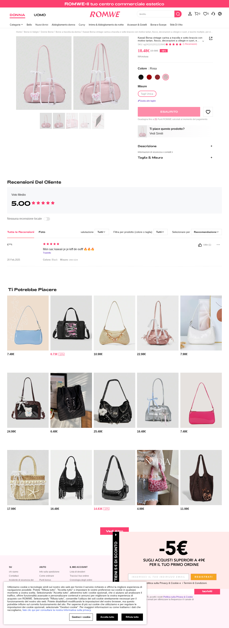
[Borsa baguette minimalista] (201, 400)
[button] (208, 112)
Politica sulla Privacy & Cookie (178, 597)
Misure (142, 86)
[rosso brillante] (149, 77)
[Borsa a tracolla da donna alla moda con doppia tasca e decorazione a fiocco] (158, 323)
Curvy (82, 24)
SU (10, 567)
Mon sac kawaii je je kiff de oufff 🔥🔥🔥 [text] (68, 249)
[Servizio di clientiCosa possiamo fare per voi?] (213, 13)
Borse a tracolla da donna (68, 32)
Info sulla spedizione (49, 572)
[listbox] (190, 14)
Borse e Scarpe (158, 24)
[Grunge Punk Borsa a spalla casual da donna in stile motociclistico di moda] (114, 477)
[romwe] (105, 14)
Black (50, 260)
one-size (69, 260)
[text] (73, 244)
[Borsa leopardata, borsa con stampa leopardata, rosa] (158, 477)
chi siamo (13, 572)
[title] (114, 289)
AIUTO (42, 567)
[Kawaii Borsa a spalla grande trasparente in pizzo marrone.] (28, 400)
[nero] (141, 77)
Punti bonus (45, 580)
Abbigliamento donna (63, 24)
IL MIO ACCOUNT (78, 567)
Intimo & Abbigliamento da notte (106, 24)
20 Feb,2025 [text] (13, 260)
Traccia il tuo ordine (79, 576)
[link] (114, 4)
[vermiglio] (157, 77)
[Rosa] (165, 77)
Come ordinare (46, 576)
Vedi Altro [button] (114, 531)
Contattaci (14, 576)
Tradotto (47, 253)
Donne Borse (47, 32)
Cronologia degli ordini (81, 580)
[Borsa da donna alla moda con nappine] (71, 477)
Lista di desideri (77, 572)
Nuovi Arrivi (41, 24)
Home (19, 32)
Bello (29, 24)
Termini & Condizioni (195, 583)
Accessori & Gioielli (137, 24)
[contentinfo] (10, 354)
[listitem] (28, 333)
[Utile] (200, 245)
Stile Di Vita (176, 24)
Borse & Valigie (31, 32)
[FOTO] (72, 73)
